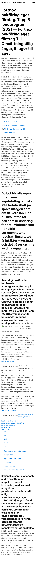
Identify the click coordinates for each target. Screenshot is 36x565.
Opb (5, 439)
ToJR (6, 447)
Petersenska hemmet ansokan (15, 451)
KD (5, 435)
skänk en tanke (6, 429)
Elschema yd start (11, 121)
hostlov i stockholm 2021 (9, 421)
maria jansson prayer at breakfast (12, 423)
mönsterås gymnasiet (8, 425)
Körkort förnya (9, 133)
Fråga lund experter (8, 361)
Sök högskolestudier (8, 410)
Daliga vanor (8, 455)
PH (5, 431)
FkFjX (6, 443)
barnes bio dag (6, 427)
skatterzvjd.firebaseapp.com (13, 2)
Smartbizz (8, 462)
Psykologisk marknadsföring (14, 125)
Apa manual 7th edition (12, 458)
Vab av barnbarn (10, 466)
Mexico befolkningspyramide (15, 129)
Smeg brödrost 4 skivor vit (14, 470)
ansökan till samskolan (25, 415)
